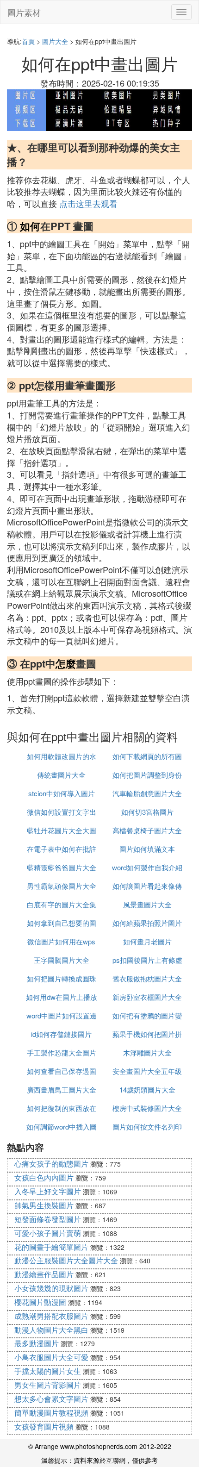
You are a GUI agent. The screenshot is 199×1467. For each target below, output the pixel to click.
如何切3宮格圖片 (147, 812)
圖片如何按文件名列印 (147, 1126)
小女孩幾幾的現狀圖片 (51, 1288)
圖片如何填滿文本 (147, 849)
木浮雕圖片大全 (147, 1052)
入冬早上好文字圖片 (47, 1191)
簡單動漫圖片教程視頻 (51, 1412)
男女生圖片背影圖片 (47, 1385)
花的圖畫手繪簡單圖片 (51, 1247)
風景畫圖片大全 (147, 904)
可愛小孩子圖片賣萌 (47, 1233)
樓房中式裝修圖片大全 (147, 1108)
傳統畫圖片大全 (61, 775)
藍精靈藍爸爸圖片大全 (61, 867)
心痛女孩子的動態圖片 (51, 1163)
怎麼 (66, 663)
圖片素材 (24, 12)
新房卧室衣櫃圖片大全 (147, 997)
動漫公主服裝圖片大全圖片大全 (66, 1260)
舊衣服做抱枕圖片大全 (147, 978)
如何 (30, 225)
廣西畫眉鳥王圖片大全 (61, 1089)
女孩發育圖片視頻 (44, 1426)
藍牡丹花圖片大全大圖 (61, 830)
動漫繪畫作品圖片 (44, 1274)
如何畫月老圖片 (147, 941)
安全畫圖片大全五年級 (147, 1071)
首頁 (28, 41)
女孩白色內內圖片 (44, 1177)
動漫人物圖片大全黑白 (51, 1329)
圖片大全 (55, 41)
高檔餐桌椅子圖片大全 (147, 830)
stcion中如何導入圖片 (61, 793)
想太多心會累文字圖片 (51, 1398)
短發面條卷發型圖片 (47, 1219)
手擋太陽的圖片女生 (47, 1371)
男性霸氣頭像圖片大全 (61, 886)
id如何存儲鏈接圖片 (61, 1034)
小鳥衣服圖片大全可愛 (51, 1357)
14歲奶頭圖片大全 (147, 1089)
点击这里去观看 (88, 203)
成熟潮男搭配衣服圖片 (51, 1316)
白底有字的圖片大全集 (61, 904)
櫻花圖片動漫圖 (40, 1302)
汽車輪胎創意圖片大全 (147, 793)
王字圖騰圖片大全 (61, 960)
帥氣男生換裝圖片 (44, 1205)
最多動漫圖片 (36, 1343)
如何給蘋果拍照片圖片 (147, 923)
